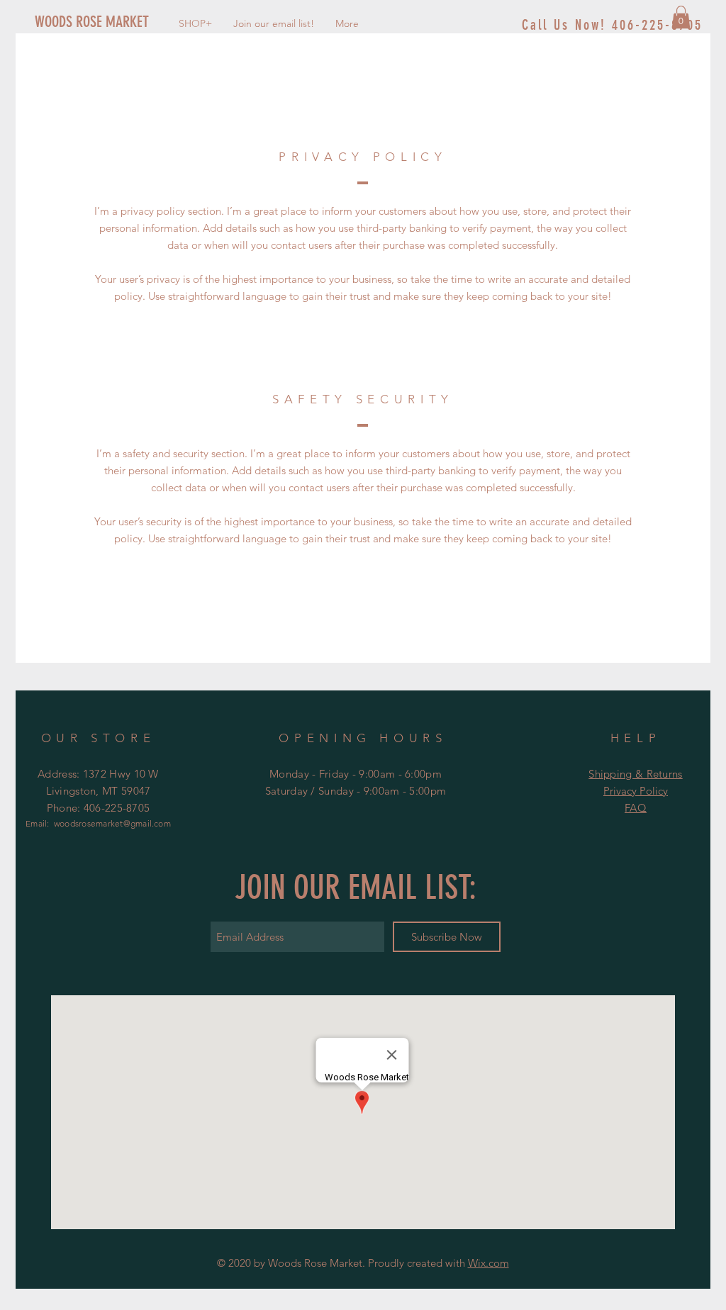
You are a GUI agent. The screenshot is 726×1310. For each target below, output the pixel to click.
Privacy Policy (635, 790)
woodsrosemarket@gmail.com (112, 823)
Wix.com (488, 1263)
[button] (681, 17)
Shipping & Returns (635, 773)
